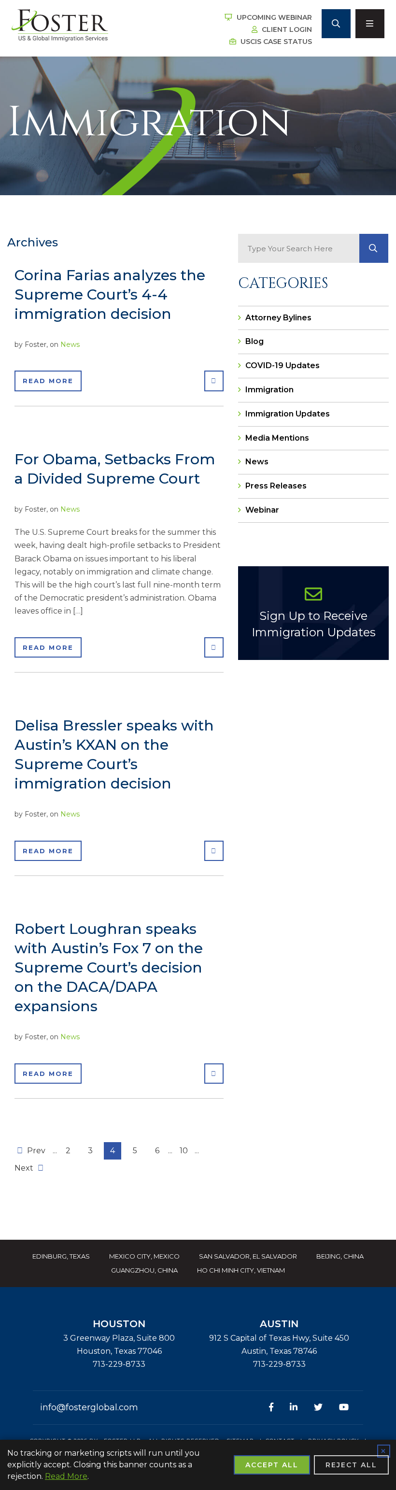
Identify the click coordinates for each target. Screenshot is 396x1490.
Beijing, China (340, 1256)
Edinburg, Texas (61, 1256)
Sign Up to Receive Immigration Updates (314, 624)
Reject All (351, 1465)
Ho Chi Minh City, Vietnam (241, 1270)
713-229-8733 (119, 1364)
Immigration (269, 389)
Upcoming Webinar (273, 17)
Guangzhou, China (144, 1270)
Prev (35, 1150)
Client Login (286, 29)
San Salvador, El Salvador (248, 1256)
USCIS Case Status (275, 41)
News (70, 344)
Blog (254, 341)
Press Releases (276, 485)
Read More (48, 381)
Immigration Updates (287, 413)
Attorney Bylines (278, 317)
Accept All (271, 1465)
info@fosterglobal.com (89, 1407)
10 (184, 1150)
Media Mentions (277, 438)
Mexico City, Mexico (144, 1256)
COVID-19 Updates (282, 365)
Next (24, 1168)
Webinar (262, 510)
